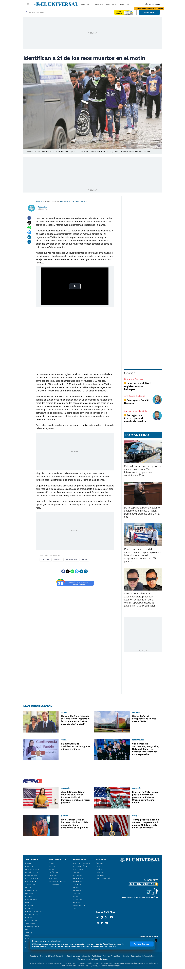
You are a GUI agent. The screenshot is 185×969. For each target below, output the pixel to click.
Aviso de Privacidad (111, 956)
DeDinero (76, 890)
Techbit (28, 933)
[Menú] (27, 4)
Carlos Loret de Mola (135, 411)
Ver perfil (42, 209)
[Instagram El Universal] (97, 923)
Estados (29, 896)
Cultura (28, 918)
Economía (29, 909)
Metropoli (29, 893)
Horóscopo (77, 902)
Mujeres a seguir (32, 869)
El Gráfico (76, 884)
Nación (28, 863)
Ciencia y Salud (32, 927)
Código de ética (73, 956)
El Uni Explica (31, 878)
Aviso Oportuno (79, 869)
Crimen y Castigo (133, 379)
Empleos (76, 872)
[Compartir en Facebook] (29, 218)
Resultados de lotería (78, 907)
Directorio (34, 956)
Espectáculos (31, 915)
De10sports (77, 887)
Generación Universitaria (78, 879)
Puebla (99, 869)
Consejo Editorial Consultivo (52, 956)
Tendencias (30, 924)
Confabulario (31, 921)
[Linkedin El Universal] (106, 923)
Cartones (29, 905)
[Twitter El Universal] (106, 918)
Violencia (86, 956)
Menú (27, 936)
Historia (125, 956)
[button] (149, 12)
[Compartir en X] (29, 223)
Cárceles (45, 559)
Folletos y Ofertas (80, 866)
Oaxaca (99, 866)
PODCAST (99, 4)
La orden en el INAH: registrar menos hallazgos (137, 386)
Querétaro (100, 875)
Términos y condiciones (88, 959)
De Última (53, 872)
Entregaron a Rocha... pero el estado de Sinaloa (135, 418)
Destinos (53, 875)
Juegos (75, 896)
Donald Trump (31, 890)
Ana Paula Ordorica (134, 396)
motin (84, 559)
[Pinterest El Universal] (102, 923)
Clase (51, 863)
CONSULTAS (124, 4)
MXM (83, 4)
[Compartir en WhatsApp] (29, 227)
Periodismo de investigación (31, 873)
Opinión (129, 373)
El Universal (71, 559)
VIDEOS (90, 4)
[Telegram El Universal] (97, 918)
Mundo (39, 201)
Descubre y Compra (81, 863)
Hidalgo (99, 872)
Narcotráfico (30, 899)
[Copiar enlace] (29, 237)
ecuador (57, 559)
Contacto (104, 959)
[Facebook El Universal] (102, 918)
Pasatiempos (78, 899)
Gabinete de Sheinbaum (30, 882)
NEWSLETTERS (111, 4)
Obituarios (77, 875)
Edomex (99, 863)
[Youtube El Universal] (111, 918)
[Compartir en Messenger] (29, 232)
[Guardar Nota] (29, 242)
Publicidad (96, 956)
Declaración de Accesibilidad (143, 956)
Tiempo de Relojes (57, 881)
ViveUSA (76, 893)
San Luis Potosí (103, 878)
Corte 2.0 (29, 866)
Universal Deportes (34, 912)
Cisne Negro (54, 884)
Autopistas (53, 878)
